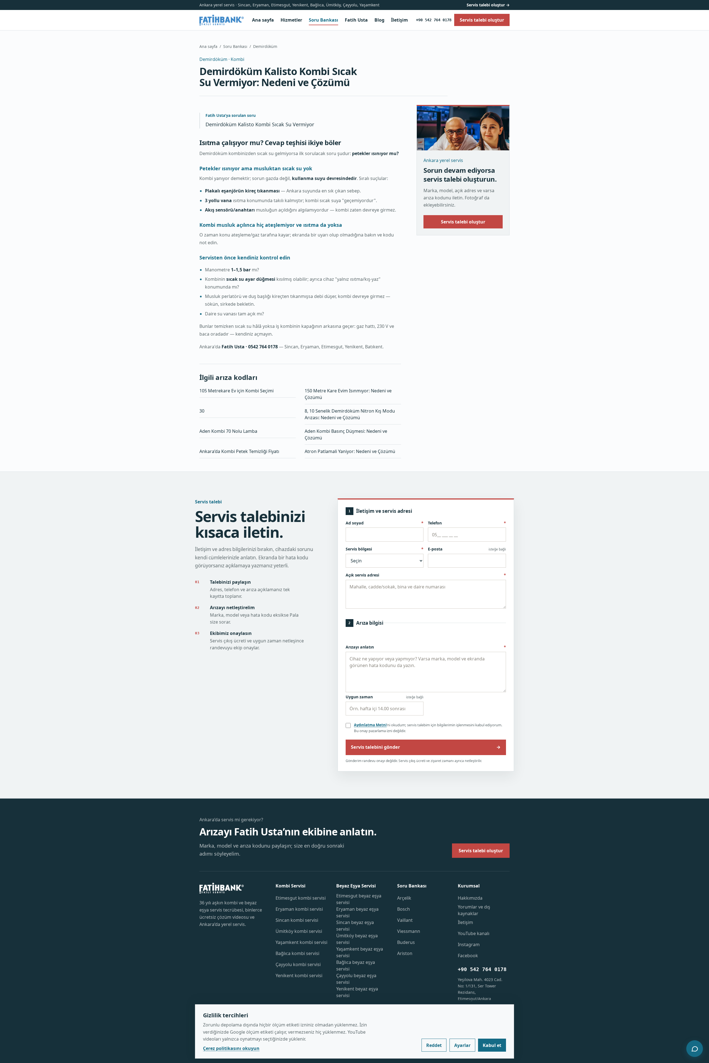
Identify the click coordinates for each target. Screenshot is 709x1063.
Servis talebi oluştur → (488, 4)
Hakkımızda (470, 898)
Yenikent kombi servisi (299, 975)
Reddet (434, 1045)
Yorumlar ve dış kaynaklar (474, 910)
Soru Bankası (323, 20)
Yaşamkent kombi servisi (301, 942)
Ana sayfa (263, 20)
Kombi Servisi (290, 886)
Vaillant (405, 920)
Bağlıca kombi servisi (297, 953)
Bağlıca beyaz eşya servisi (355, 965)
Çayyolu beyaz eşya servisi (356, 978)
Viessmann (408, 931)
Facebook (468, 956)
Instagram (469, 944)
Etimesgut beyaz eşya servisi (358, 899)
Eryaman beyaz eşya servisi (357, 912)
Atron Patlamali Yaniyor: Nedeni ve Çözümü (350, 451)
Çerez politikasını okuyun (231, 1048)
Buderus (406, 942)
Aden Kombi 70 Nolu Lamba (228, 431)
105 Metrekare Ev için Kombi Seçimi (236, 391)
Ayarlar (462, 1045)
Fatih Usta (356, 20)
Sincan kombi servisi (297, 920)
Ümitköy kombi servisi (299, 931)
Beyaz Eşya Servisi (356, 886)
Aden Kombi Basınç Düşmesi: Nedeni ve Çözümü (346, 434)
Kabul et (492, 1045)
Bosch (403, 909)
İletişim (399, 20)
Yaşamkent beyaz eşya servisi (359, 952)
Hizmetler (291, 20)
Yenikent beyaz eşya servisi (357, 992)
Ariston (404, 953)
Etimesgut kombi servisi (301, 898)
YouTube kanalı (473, 933)
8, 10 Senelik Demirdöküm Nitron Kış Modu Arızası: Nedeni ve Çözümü (350, 414)
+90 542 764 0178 (433, 20)
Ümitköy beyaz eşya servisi (357, 939)
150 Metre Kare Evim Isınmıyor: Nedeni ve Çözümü (348, 394)
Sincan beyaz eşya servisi (355, 925)
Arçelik (404, 898)
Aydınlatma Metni (370, 724)
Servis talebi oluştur (463, 222)
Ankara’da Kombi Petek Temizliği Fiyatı (239, 451)
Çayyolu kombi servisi (298, 964)
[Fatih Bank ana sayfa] (221, 19)
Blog (379, 20)
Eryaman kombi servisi (299, 909)
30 (201, 411)
